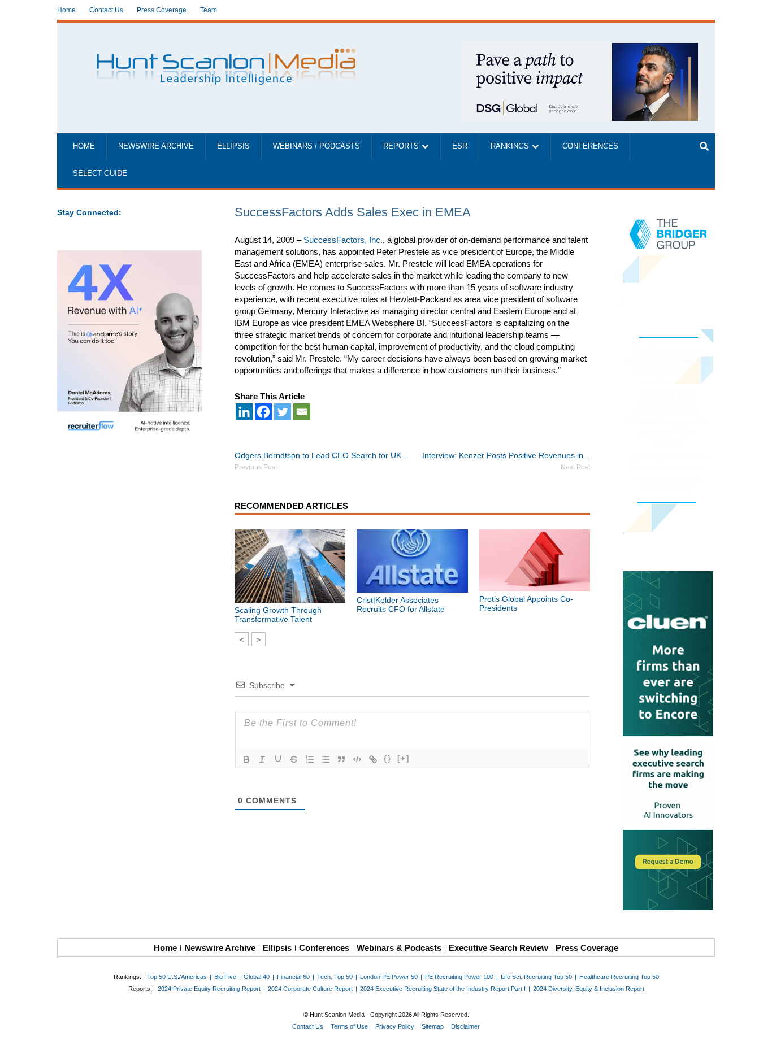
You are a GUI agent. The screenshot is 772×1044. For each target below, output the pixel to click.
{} (388, 758)
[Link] (373, 759)
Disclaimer (465, 1026)
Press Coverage (162, 10)
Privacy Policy (394, 1026)
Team (208, 10)
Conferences (590, 146)
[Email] (301, 411)
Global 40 (257, 976)
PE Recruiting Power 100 (459, 976)
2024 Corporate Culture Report (310, 988)
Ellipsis (233, 146)
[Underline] (278, 759)
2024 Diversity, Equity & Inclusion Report (588, 988)
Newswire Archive (156, 146)
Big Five (225, 976)
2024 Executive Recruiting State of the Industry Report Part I (443, 988)
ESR (459, 146)
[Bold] (246, 759)
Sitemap (433, 1026)
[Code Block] (357, 759)
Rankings (510, 146)
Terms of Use (349, 1026)
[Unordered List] (325, 759)
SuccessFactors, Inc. (343, 240)
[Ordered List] (310, 759)
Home (66, 10)
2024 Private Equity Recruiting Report (209, 988)
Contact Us (106, 10)
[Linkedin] (244, 411)
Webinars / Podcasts (316, 146)
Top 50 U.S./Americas (177, 976)
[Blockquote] (341, 759)
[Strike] (294, 759)
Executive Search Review (498, 947)
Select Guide (100, 173)
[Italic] (262, 759)
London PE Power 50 (389, 976)
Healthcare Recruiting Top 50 (619, 976)
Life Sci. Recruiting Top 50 (536, 976)
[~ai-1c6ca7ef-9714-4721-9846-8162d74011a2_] (579, 49)
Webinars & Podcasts (399, 947)
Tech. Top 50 (335, 976)
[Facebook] (263, 411)
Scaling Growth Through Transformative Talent (278, 615)
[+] (403, 758)
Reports (401, 146)
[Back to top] (755, 1027)
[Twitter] (282, 411)
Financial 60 (293, 976)
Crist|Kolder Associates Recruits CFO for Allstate (401, 604)
